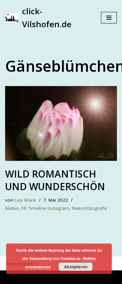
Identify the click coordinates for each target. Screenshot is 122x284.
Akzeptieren (75, 267)
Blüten (12, 208)
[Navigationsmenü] (109, 17)
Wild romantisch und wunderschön (55, 180)
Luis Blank (25, 200)
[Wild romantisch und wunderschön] (61, 123)
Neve (26, 277)
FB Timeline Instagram (45, 208)
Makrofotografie (89, 208)
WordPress (89, 277)
